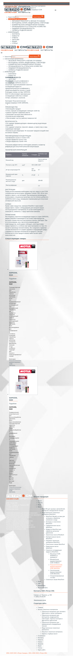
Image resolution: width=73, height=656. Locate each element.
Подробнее (12, 278)
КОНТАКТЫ (9, 537)
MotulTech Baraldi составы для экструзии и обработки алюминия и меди (55, 518)
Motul (16, 6)
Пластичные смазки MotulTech (55, 544)
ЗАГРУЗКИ (9, 543)
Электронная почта (12, 509)
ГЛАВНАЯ (9, 533)
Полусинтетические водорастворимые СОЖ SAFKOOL (56, 566)
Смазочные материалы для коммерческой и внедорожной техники (51, 624)
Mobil (39, 505)
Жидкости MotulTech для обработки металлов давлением (53, 531)
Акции (40, 646)
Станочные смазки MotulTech (55, 579)
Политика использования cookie (16, 529)
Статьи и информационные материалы (18, 523)
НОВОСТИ (9, 539)
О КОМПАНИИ (10, 535)
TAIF (39, 583)
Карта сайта (41, 650)
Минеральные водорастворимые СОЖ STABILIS (55, 561)
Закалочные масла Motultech (55, 535)
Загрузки (40, 644)
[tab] (29, 104)
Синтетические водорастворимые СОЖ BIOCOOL (55, 572)
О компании (41, 635)
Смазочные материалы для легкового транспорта (21, 513)
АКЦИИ (8, 545)
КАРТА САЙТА (10, 547)
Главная (40, 607)
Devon (40, 501)
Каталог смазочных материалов (48, 609)
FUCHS (40, 503)
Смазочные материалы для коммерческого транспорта (23, 515)
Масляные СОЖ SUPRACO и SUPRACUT (55, 555)
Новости (40, 639)
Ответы (40, 642)
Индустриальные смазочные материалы (18, 517)
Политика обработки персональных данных (19, 525)
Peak (39, 581)
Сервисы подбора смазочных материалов (19, 521)
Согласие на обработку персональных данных (20, 527)
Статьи (40, 648)
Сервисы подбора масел (49, 633)
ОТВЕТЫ (9, 541)
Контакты (41, 637)
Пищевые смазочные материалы (52, 631)
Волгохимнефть (43, 587)
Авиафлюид (41, 585)
